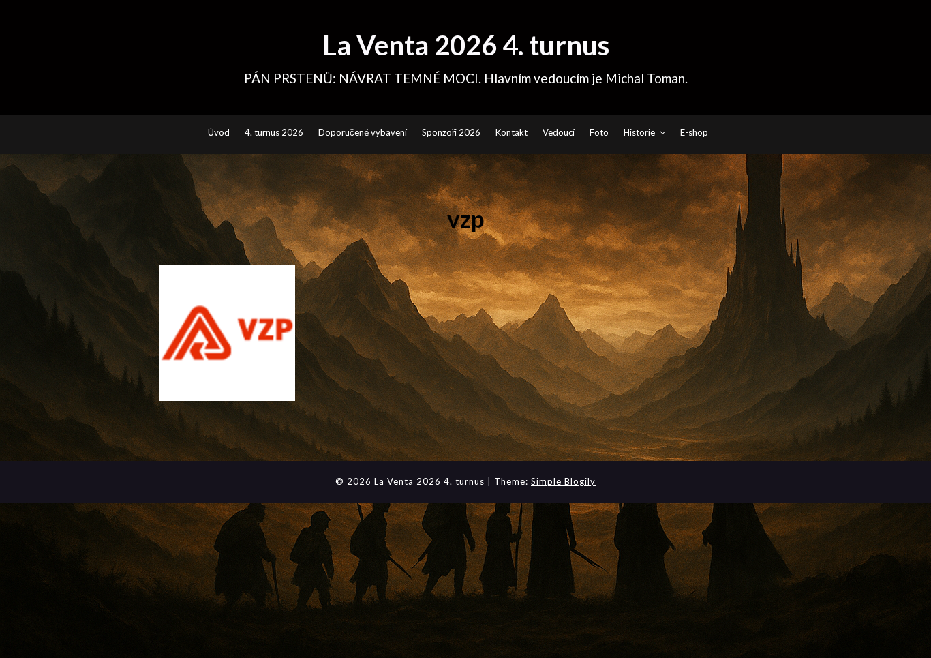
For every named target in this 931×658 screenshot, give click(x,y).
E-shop (694, 132)
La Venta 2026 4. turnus (465, 45)
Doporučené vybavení (362, 132)
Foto (599, 132)
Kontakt (511, 132)
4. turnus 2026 (274, 132)
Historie (639, 132)
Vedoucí (559, 132)
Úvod (219, 132)
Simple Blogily (563, 481)
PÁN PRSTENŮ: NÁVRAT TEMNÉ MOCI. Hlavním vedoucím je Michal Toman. (466, 78)
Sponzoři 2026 (451, 132)
